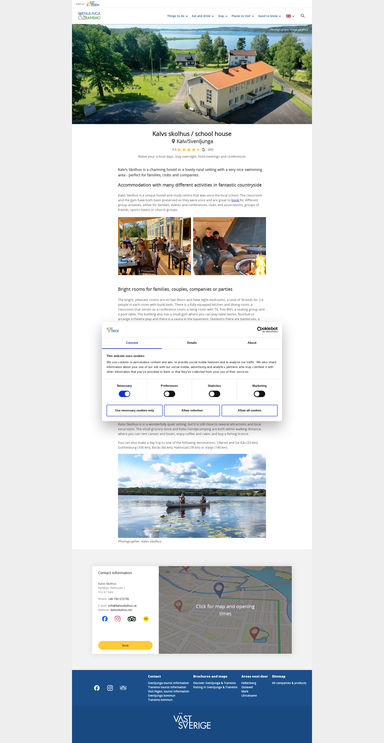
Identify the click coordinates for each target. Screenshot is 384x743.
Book (125, 645)
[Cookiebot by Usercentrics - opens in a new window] (260, 330)
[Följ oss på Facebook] (105, 619)
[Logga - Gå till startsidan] (92, 16)
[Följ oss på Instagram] (117, 619)
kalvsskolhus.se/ (121, 610)
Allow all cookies (249, 410)
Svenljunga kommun (161, 695)
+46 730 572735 (118, 599)
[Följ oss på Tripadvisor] (132, 619)
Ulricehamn (249, 695)
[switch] (169, 394)
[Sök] (303, 16)
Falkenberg (248, 683)
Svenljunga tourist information (168, 683)
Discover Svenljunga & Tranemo (214, 683)
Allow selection (192, 410)
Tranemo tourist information (167, 687)
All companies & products (289, 683)
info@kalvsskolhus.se (122, 606)
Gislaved (247, 687)
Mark (244, 691)
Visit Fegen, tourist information (168, 691)
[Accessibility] (146, 619)
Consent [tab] (132, 343)
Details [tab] (192, 343)
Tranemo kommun (160, 700)
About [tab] (252, 343)
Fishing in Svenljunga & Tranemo (215, 687)
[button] (192, 74)
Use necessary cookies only (134, 410)
